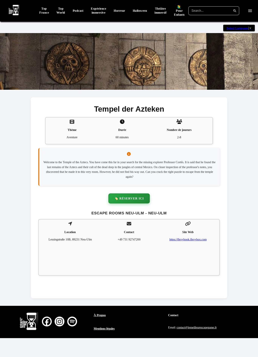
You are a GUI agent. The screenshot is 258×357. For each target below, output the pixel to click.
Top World (60, 10)
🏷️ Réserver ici (129, 198)
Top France (44, 10)
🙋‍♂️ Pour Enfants (179, 10)
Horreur (119, 10)
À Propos (100, 315)
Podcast (78, 10)
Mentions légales (104, 328)
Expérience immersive (98, 10)
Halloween (140, 10)
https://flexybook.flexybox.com (188, 239)
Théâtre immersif (160, 10)
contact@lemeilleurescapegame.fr (197, 327)
